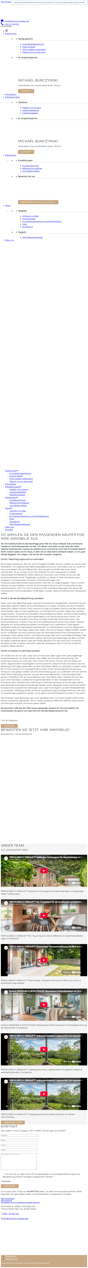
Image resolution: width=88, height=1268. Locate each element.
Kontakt (26, 91)
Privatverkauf (28, 219)
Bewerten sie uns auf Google (38, 202)
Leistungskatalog (30, 110)
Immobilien (10, 94)
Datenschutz (11, 1259)
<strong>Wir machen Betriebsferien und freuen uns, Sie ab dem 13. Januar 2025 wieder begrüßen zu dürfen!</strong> (49, 2)
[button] (6, 26)
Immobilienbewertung (33, 44)
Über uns (9, 240)
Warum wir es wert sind (33, 52)
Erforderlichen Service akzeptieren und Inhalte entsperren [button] (20, 1202)
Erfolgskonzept (12, 97)
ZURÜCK (9, 726)
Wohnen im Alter (30, 216)
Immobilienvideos (31, 171)
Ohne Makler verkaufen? (34, 49)
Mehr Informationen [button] (7, 1199)
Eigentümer (11, 33)
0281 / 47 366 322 (11, 1214)
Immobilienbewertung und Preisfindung (42, 221)
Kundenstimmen (30, 166)
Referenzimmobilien (32, 168)
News (8, 205)
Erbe (24, 224)
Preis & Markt (28, 47)
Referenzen (10, 155)
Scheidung (27, 227)
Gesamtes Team (12, 1122)
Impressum (10, 1256)
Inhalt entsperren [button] (6, 1200)
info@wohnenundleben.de (15, 1218)
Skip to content (6, 2)
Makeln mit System (31, 108)
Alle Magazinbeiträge (32, 237)
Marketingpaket (30, 113)
